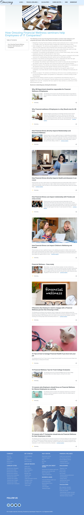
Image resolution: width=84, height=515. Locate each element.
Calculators (45, 2)
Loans (21, 2)
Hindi (66, 2)
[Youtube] (15, 505)
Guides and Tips (57, 2)
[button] (26, 40)
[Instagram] (8, 505)
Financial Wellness (32, 2)
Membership (73, 2)
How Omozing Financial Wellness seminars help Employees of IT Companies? (16, 46)
